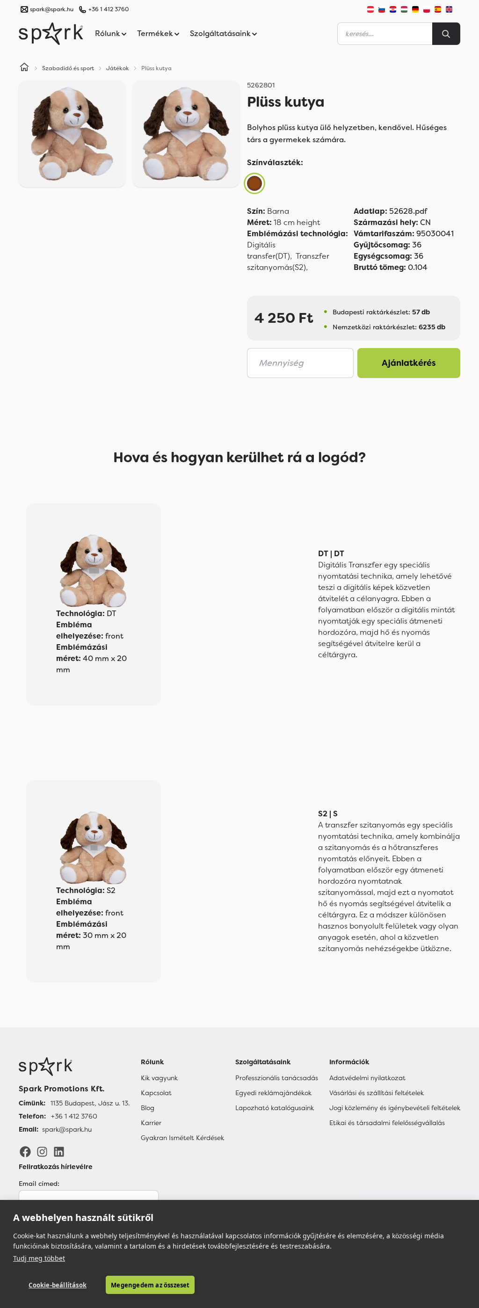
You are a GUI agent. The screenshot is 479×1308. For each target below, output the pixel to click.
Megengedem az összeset (150, 1285)
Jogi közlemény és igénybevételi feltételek (394, 1108)
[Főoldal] (74, 1066)
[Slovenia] (381, 9)
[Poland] (426, 9)
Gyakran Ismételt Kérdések (182, 1138)
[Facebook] (25, 1151)
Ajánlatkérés (409, 363)
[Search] (446, 33)
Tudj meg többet (39, 1258)
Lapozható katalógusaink (274, 1108)
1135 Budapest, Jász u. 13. (90, 1103)
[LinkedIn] (58, 1151)
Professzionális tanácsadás (276, 1078)
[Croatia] (393, 9)
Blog (147, 1108)
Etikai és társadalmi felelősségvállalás (387, 1123)
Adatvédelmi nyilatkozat (367, 1078)
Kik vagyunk (159, 1078)
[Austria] (370, 9)
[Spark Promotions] (51, 33)
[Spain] (438, 9)
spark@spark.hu (67, 1129)
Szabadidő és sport (68, 68)
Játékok (117, 68)
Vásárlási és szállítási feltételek (376, 1093)
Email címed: (39, 1183)
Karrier (151, 1123)
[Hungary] (404, 9)
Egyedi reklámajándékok (273, 1093)
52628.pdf (390, 211)
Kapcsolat (156, 1093)
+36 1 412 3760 (108, 9)
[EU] (452, 9)
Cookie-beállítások (58, 1285)
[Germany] (415, 9)
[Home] (24, 68)
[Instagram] (42, 1151)
